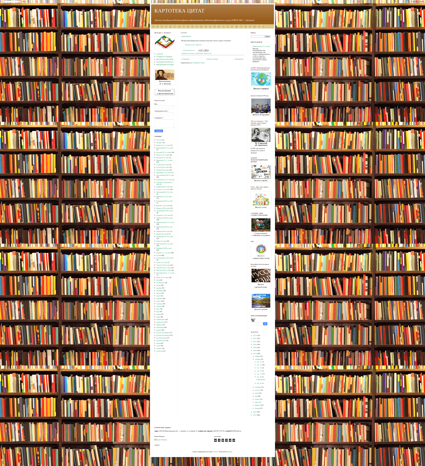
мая (256, 396)
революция (199, 53)
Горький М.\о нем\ (162, 170)
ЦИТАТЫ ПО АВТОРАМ (164, 59)
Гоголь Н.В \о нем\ (162, 167)
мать (157, 309)
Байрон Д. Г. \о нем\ (163, 145)
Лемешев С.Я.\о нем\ (163, 215)
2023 (255, 335)
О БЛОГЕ (159, 54)
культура (159, 304)
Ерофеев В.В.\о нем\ (163, 187)
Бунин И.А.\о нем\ (162, 155)
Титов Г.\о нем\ (161, 262)
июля (257, 393)
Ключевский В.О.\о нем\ (164, 201)
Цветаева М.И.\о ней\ (163, 270)
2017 (255, 353)
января (257, 408)
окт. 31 (259, 362)
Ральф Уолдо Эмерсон (193, 45)
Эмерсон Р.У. (207, 53)
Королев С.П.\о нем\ (163, 205)
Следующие (185, 59)
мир (157, 311)
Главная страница (212, 59)
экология (159, 351)
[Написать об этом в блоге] (201, 50)
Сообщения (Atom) (198, 63)
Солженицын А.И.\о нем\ (164, 258)
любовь (158, 306)
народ (158, 314)
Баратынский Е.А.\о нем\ (164, 148)
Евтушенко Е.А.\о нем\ (164, 180)
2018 (255, 350)
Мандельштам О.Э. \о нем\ (165, 222)
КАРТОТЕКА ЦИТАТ (179, 10)
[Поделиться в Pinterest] (208, 50)
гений (158, 285)
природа (159, 325)
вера (157, 280)
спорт (158, 346)
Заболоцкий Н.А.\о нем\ (164, 192)
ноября (257, 356)
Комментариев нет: (189, 50)
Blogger (229, 452)
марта (257, 402)
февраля (258, 405)
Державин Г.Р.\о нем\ (163, 173)
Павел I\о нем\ (161, 241)
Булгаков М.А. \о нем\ (163, 152)
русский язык (160, 340)
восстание (190, 53)
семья (158, 343)
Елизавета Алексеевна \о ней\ (164, 183)
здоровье (159, 298)
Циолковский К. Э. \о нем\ (165, 273)
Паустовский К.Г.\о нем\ (164, 244)
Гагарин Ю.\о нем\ (162, 165)
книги (158, 301)
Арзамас (159, 142)
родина (158, 330)
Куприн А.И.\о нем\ (163, 208)
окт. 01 (259, 383)
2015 (255, 415)
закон (158, 296)
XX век (158, 140)
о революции (186, 36)
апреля (257, 399)
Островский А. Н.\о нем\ (164, 236)
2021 (255, 341)
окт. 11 (259, 374)
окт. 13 (259, 368)
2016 (255, 412)
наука (158, 317)
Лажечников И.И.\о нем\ (164, 211)
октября (258, 359)
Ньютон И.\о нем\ (162, 234)
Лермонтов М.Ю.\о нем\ (164, 218)
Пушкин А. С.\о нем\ (163, 253)
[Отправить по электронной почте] (199, 50)
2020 (255, 344)
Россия (158, 255)
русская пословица (162, 335)
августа (257, 390)
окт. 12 (259, 371)
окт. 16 (259, 365)
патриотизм (160, 322)
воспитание (160, 283)
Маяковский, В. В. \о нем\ (261, 46)
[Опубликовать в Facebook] (206, 50)
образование (160, 319)
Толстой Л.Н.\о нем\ (163, 265)
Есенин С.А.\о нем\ (162, 189)
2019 (255, 347)
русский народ (161, 338)
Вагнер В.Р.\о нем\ (162, 158)
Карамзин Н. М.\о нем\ (164, 197)
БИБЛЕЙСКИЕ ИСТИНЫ (165, 65)
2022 (255, 338)
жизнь (158, 293)
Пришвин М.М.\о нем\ (164, 248)
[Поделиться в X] (203, 50)
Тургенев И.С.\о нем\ (163, 268)
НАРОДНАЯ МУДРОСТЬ (165, 62)
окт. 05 (259, 377)
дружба (158, 288)
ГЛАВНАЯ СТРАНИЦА (164, 57)
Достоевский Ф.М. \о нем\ (165, 175)
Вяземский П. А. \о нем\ (164, 160)
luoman (215, 452)
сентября (258, 387)
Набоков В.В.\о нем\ (163, 231)
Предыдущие (239, 59)
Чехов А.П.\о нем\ (162, 277)
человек (159, 348)
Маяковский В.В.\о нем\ (164, 227)
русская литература (162, 332)
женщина (159, 290)
